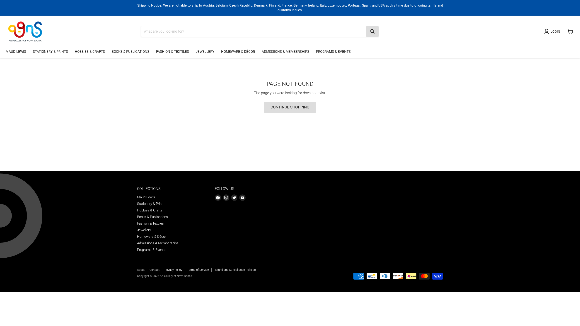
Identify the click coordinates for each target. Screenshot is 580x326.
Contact (155, 269)
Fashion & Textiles (172, 52)
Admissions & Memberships (285, 52)
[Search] (372, 31)
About (141, 269)
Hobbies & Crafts (90, 52)
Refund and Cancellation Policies (235, 269)
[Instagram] (226, 197)
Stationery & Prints (50, 52)
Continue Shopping (290, 107)
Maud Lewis (16, 52)
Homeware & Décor (238, 52)
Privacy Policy (173, 269)
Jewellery (205, 52)
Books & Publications (130, 52)
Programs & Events (333, 52)
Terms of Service (198, 269)
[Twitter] (234, 197)
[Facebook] (218, 197)
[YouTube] (242, 197)
